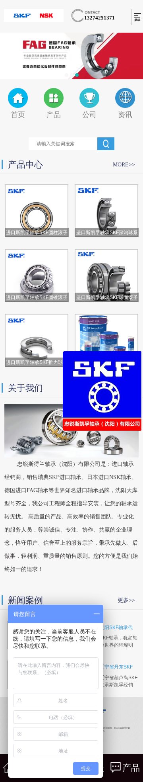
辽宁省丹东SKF (116, 667)
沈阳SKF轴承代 (116, 627)
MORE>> (124, 165)
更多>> (126, 600)
